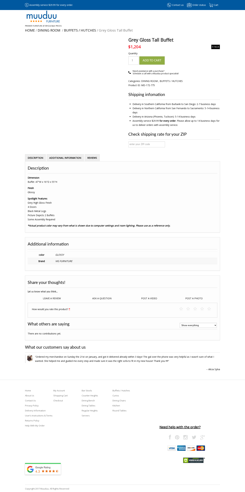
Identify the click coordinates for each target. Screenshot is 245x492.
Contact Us (30, 400)
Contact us (178, 5)
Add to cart (152, 60)
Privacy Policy (32, 405)
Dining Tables (88, 405)
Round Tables (119, 410)
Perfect (210, 309)
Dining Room (49, 30)
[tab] (35, 157)
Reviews (92, 157)
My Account (59, 390)
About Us (29, 395)
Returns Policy (32, 420)
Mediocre (189, 309)
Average (196, 309)
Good (203, 309)
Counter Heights (90, 395)
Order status (199, 5)
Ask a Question (102, 298)
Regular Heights (90, 410)
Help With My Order (35, 425)
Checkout (58, 400)
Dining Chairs (119, 400)
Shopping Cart (60, 395)
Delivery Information (35, 410)
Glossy (59, 254)
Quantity (133, 53)
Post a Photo (194, 298)
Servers (86, 415)
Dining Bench (88, 400)
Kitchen (116, 405)
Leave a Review (52, 298)
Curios (115, 395)
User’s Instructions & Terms (38, 415)
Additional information (65, 157)
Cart (216, 5)
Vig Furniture (63, 261)
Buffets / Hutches (80, 30)
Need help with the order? (180, 427)
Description (35, 157)
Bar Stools (87, 390)
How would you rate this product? (51, 309)
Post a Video (149, 298)
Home (30, 30)
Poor (182, 309)
